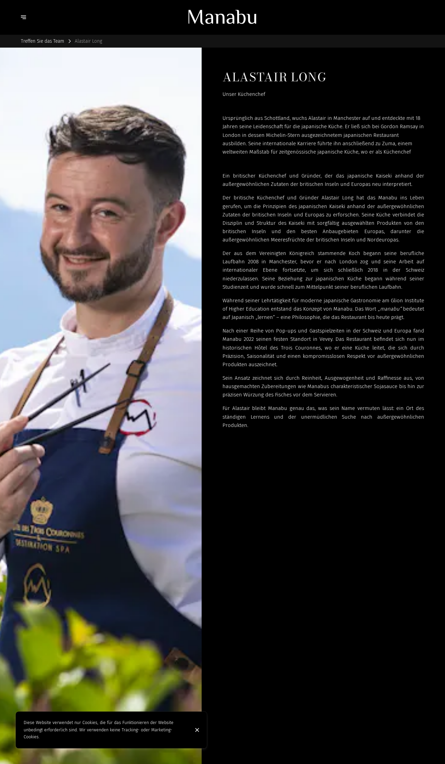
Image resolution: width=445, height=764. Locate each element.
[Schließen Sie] (197, 730)
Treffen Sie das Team (42, 41)
